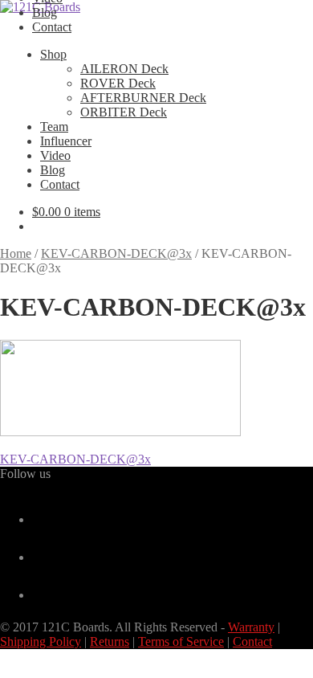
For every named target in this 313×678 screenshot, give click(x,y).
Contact (51, 27)
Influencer (65, 141)
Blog (44, 12)
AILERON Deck (124, 69)
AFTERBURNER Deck (143, 97)
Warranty (251, 627)
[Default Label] (38, 557)
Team (54, 126)
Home (15, 253)
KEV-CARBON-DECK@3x (116, 253)
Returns (109, 641)
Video (55, 155)
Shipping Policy (40, 641)
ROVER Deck (118, 83)
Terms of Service (181, 641)
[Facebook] (38, 519)
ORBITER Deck (123, 112)
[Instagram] (38, 595)
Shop (53, 54)
